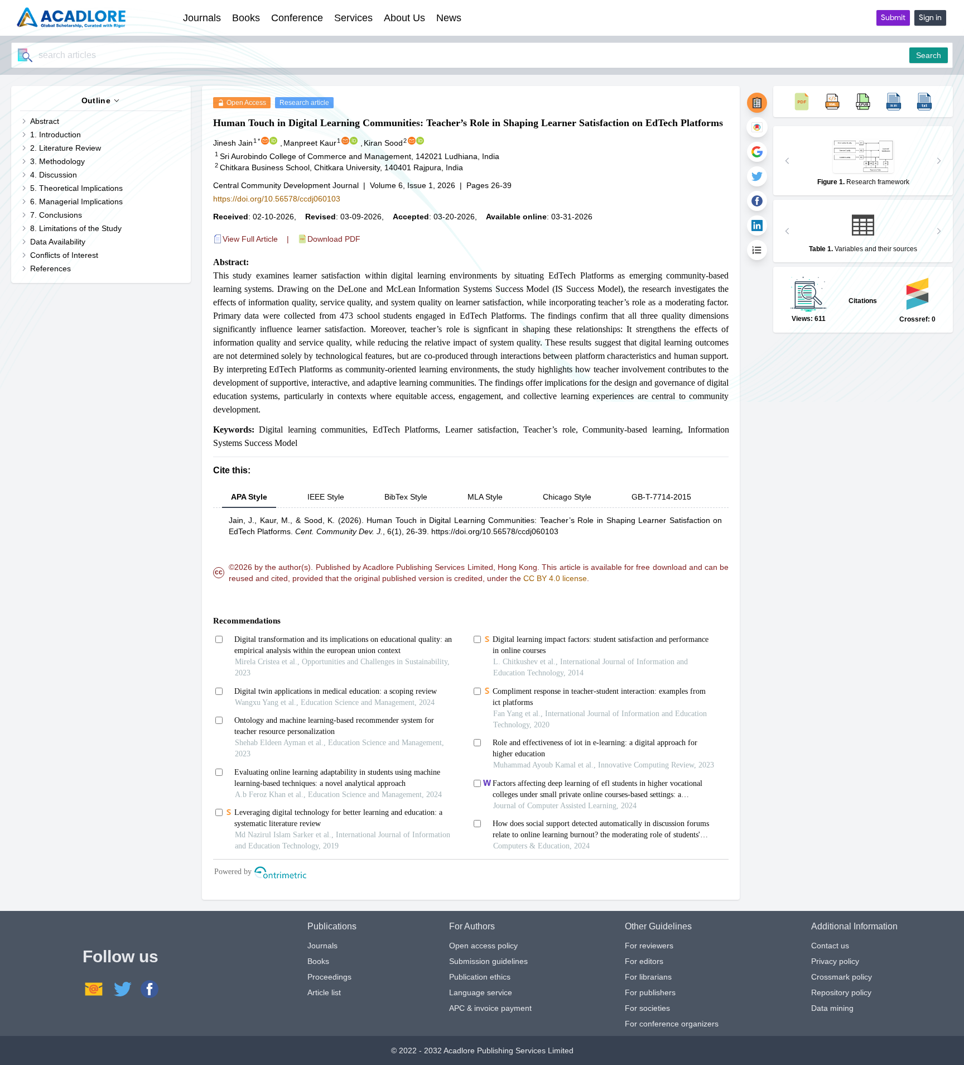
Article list (324, 992)
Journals (322, 945)
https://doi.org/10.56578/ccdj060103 (276, 198)
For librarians (648, 976)
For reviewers (649, 945)
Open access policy (483, 945)
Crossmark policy (841, 976)
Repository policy (841, 992)
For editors (644, 961)
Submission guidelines (488, 961)
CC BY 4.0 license (555, 578)
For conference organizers (672, 1023)
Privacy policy (835, 961)
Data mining (832, 1008)
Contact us (830, 945)
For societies (647, 1008)
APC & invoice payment (490, 1008)
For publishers (650, 992)
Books (318, 961)
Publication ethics (479, 976)
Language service (480, 992)
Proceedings (329, 976)
